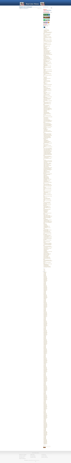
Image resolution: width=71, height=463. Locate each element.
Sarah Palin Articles (46, 214)
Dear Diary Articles (46, 87)
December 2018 (45, 341)
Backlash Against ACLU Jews (47, 60)
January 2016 (45, 368)
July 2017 (45, 354)
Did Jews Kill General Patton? (47, 88)
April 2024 (45, 293)
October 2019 (45, 333)
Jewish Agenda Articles (46, 140)
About (44, 269)
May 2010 (45, 420)
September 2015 (45, 371)
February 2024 (45, 295)
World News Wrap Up (46, 264)
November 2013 (45, 388)
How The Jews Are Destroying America (48, 120)
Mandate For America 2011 (46, 171)
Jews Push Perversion (46, 157)
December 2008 (45, 432)
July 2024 (45, 291)
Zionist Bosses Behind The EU (47, 266)
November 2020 (45, 323)
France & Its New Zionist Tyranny (47, 98)
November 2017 (45, 351)
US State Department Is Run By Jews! (48, 251)
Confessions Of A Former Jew (47, 80)
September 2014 (45, 380)
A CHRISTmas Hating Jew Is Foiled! (48, 40)
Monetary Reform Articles (46, 178)
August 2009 (45, 427)
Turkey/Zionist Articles (46, 249)
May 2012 (45, 402)
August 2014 (45, 381)
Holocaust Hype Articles (46, 112)
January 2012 (45, 405)
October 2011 (45, 407)
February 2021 (45, 321)
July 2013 (45, 391)
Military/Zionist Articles (46, 177)
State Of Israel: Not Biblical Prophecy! (48, 221)
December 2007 (45, 441)
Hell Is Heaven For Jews (21, 457)
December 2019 (45, 332)
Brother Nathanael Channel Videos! (47, 73)
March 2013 (45, 394)
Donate (44, 270)
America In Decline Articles (47, 51)
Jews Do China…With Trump (44, 457)
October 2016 (45, 361)
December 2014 (45, 378)
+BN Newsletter (45, 31)
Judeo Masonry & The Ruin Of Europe (48, 167)
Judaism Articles (45, 162)
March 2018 (45, 348)
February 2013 (45, 395)
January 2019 (45, 340)
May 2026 (45, 274)
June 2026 (45, 273)
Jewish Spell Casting (43, 454)
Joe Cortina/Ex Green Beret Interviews (48, 160)
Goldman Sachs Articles (46, 105)
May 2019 (45, 337)
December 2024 (45, 287)
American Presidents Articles (47, 53)
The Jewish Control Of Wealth (47, 231)
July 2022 (45, 308)
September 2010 (45, 417)
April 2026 (45, 275)
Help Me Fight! (45, 110)
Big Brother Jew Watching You (22, 458)
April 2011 (45, 412)
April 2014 (45, 384)
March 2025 (45, 285)
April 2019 (45, 338)
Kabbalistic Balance (32, 454)
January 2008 (45, 440)
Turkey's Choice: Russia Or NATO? (47, 248)
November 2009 (45, 425)
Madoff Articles (45, 170)
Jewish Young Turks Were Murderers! (48, 148)
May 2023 (45, 300)
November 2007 (45, 442)
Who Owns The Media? (46, 255)
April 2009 (45, 430)
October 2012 (45, 398)
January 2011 (45, 414)
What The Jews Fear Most (46, 254)
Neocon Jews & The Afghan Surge (47, 184)
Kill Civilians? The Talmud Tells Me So (48, 169)
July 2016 (45, 363)
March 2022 (45, 311)
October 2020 (45, 324)
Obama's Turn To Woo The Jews (47, 191)
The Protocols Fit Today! (33, 457)
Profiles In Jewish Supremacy (47, 198)
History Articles (45, 111)
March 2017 (45, 357)
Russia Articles (45, 212)
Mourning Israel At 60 (46, 181)
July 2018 (45, 345)
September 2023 (45, 297)
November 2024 (45, 288)
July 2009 (45, 428)
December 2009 (45, 424)
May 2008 (45, 437)
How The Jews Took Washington (47, 125)
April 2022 (45, 310)
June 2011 (45, 410)
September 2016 (45, 362)
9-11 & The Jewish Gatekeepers (47, 34)
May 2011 (45, 411)
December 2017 (45, 350)
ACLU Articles (45, 43)
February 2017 (45, 358)
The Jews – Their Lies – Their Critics (48, 237)
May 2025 (45, 283)
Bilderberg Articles (46, 65)
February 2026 (45, 276)
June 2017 (45, 355)
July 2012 (45, 400)
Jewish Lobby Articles (46, 144)
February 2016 (45, 367)
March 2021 (45, 320)
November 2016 (45, 360)
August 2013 (45, 390)
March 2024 (45, 294)
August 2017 (45, 353)
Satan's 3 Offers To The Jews (47, 215)
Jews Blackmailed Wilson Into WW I (48, 151)
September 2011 (45, 408)
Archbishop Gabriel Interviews (47, 57)
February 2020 (45, 330)
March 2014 (45, 385)
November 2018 (45, 342)
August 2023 (45, 298)
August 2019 (45, 335)
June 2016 (45, 364)
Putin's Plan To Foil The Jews (47, 202)
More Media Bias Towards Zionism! (47, 179)
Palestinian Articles (46, 192)
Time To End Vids (46, 247)
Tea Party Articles (46, 225)
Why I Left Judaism (46, 256)
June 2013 (45, 392)
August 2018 (45, 344)
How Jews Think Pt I (46, 117)
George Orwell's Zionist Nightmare (47, 102)
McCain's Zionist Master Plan (47, 174)
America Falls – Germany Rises (47, 50)
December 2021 (45, 313)
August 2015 (45, 372)
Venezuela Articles (46, 252)
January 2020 (45, 331)
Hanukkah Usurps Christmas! (47, 107)
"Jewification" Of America (46, 30)
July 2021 (45, 317)
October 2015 (45, 370)
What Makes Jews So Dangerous (22, 454)
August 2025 (45, 281)
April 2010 (45, 421)
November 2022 (45, 305)
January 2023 (45, 303)
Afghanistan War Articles (46, 48)
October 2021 (45, 315)
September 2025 (45, 280)
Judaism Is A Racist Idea (46, 164)
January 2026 (45, 277)
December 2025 (45, 278)
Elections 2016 (45, 92)
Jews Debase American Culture (47, 152)
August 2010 (45, 418)
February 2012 (45, 404)
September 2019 (45, 334)
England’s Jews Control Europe (23, 8)
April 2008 (45, 438)
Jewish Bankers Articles (46, 142)
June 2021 (45, 318)
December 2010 (45, 415)
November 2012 (45, 397)
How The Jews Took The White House (48, 124)
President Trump (45, 197)
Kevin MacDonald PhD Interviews (47, 168)
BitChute (45, 70)
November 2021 (45, 314)
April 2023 (45, 301)
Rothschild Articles (46, 211)
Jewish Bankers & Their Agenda (47, 141)
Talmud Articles (45, 224)
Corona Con (45, 83)
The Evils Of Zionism (46, 229)
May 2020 (45, 328)
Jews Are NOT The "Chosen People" (48, 150)
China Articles (45, 77)
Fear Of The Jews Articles (46, 94)
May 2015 (45, 374)
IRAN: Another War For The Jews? (47, 134)
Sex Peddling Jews (46, 219)
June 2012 (45, 401)
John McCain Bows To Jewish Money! (48, 161)
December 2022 (45, 304)
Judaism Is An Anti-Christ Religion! (47, 165)
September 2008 (45, 434)
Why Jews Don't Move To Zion (47, 257)
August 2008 (45, 435)
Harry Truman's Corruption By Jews (47, 108)
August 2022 (45, 307)
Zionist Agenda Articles (46, 265)
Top (35, 461)
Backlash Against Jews (46, 61)
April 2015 (45, 375)
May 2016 (45, 365)
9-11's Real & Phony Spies (46, 35)
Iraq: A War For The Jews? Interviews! (48, 135)
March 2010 (45, 422)
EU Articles (45, 93)
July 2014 (45, 382)
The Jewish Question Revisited (47, 235)
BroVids (44, 74)
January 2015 (45, 377)
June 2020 (45, 327)
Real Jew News (26, 460)
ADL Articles (45, 47)
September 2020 (45, 325)
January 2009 (45, 431)
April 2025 (45, 284)
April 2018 (45, 347)
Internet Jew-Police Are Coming (47, 130)
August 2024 (45, 290)
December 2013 (45, 387)
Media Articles (45, 175)
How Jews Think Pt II (46, 118)
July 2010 (45, 419)
